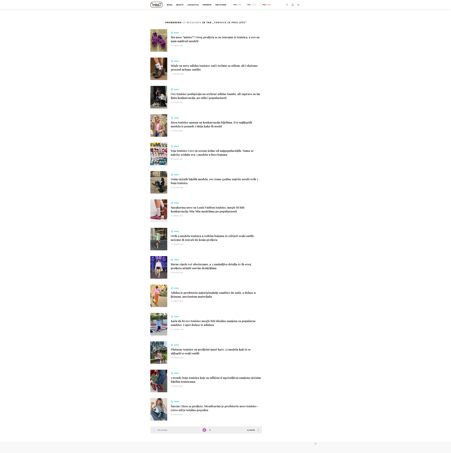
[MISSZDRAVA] (251, 4)
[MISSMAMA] (237, 4)
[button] (298, 4)
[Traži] (287, 4)
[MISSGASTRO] (266, 4)
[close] (315, 443)
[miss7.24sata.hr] (157, 4)
